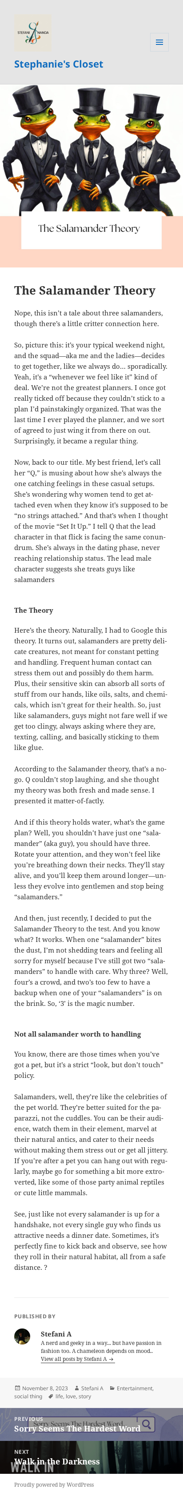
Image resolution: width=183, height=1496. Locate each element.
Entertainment (134, 1388)
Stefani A (92, 1388)
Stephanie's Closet (58, 63)
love (71, 1396)
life (59, 1396)
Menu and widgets (160, 51)
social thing (28, 1396)
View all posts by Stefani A (74, 1359)
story (85, 1396)
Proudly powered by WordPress (54, 1484)
